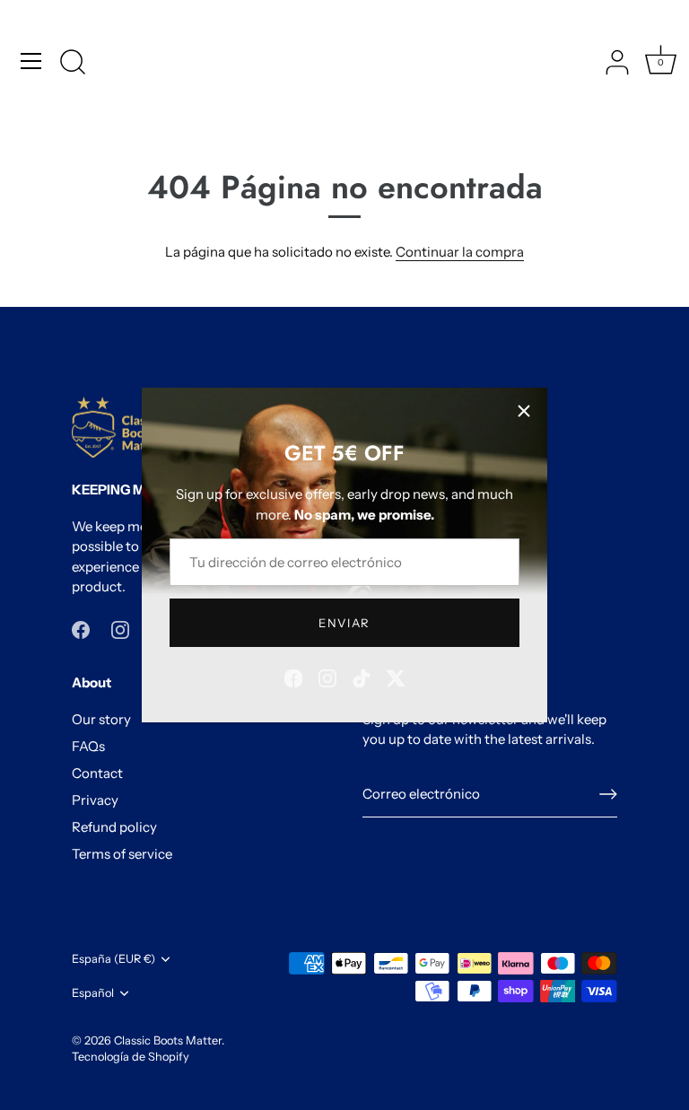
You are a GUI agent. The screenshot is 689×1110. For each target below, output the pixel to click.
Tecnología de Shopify (130, 1056)
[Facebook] (293, 677)
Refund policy (114, 826)
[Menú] (31, 61)
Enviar (344, 623)
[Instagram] (327, 677)
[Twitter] (396, 677)
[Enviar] (608, 794)
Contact (97, 773)
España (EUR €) (113, 959)
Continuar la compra (460, 251)
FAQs (88, 746)
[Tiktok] (362, 677)
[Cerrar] (524, 411)
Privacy (95, 799)
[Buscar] (72, 63)
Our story (101, 719)
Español (93, 993)
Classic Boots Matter (168, 1040)
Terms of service (122, 853)
